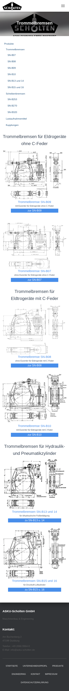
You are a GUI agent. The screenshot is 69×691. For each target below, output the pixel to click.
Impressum (51, 674)
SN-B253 (12, 99)
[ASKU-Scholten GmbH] (13, 6)
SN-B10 (12, 74)
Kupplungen (12, 125)
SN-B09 (12, 68)
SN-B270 (12, 105)
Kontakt (35, 674)
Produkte (9, 43)
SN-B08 (12, 61)
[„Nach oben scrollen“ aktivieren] (62, 684)
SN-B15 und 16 (16, 87)
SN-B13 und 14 (16, 80)
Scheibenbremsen (15, 93)
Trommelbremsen (15, 49)
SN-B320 (12, 112)
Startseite (12, 666)
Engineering (19, 674)
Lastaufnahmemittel (16, 118)
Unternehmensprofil (35, 666)
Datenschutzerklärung (34, 682)
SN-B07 (12, 55)
